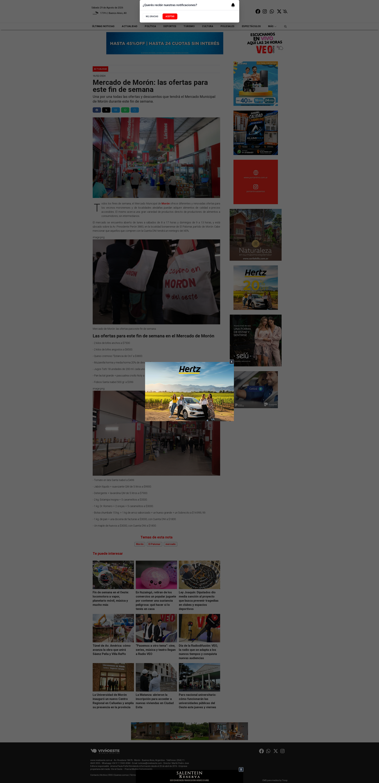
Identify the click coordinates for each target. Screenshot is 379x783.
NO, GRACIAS (152, 16)
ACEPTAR (170, 16)
